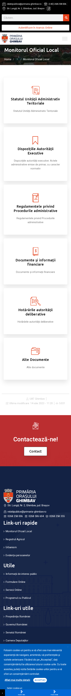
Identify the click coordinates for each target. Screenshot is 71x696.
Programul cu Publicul (18, 597)
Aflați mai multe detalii (17, 680)
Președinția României (18, 616)
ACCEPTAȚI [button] (40, 680)
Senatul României (16, 632)
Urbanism (11, 547)
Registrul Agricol (15, 539)
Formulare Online (15, 581)
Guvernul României (16, 624)
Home (7, 59)
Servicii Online (14, 589)
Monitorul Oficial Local (19, 531)
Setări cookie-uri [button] (14, 688)
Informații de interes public (21, 573)
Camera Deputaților (17, 640)
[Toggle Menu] (65, 38)
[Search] (66, 17)
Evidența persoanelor (18, 555)
